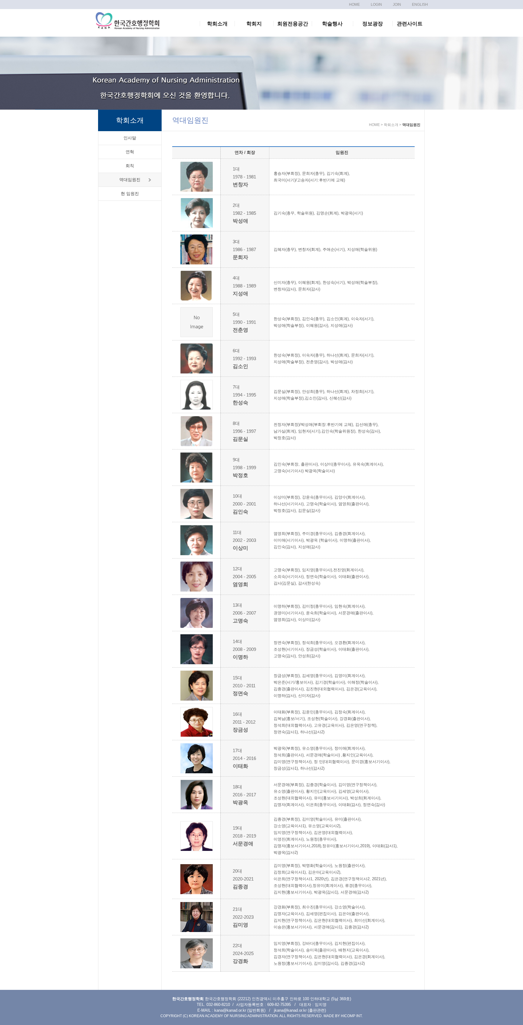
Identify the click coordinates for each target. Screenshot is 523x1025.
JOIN (397, 4)
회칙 (130, 165)
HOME (354, 4)
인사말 (129, 137)
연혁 (130, 151)
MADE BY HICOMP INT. (343, 1016)
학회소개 (217, 24)
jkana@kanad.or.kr (290, 1010)
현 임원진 (130, 193)
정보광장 (372, 24)
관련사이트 (410, 24)
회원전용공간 (292, 24)
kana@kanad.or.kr (230, 1010)
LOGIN (376, 4)
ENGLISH (420, 4)
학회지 (254, 24)
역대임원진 (129, 179)
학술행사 (332, 24)
